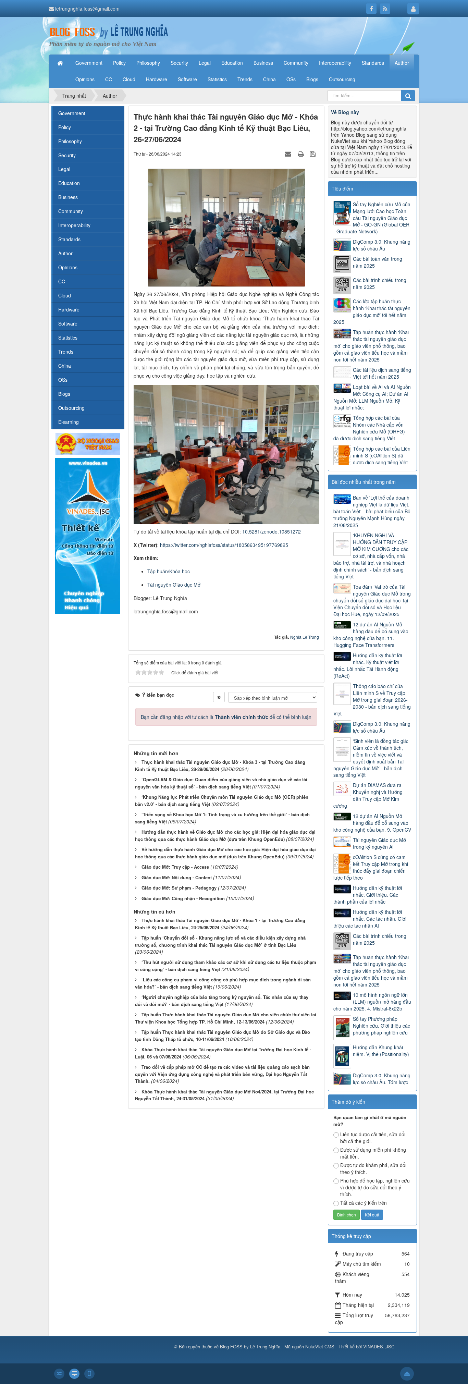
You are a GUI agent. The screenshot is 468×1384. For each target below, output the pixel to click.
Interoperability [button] (335, 62)
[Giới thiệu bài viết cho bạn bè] (289, 153)
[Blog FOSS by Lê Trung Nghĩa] (109, 31)
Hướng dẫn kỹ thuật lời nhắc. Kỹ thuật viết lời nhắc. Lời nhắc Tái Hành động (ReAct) (367, 665)
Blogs (64, 393)
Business (68, 197)
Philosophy (70, 141)
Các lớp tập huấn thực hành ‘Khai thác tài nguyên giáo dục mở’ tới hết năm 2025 (371, 311)
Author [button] (402, 62)
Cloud (64, 295)
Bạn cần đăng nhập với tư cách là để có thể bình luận (226, 716)
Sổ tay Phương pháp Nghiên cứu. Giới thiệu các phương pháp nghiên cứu (381, 1025)
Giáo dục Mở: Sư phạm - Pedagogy (179, 887)
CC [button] (108, 79)
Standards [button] (373, 62)
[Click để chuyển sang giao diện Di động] (89, 1374)
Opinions (67, 267)
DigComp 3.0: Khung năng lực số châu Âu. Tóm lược (381, 1079)
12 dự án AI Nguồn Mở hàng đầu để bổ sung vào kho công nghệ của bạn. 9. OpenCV (372, 822)
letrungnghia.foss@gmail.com (87, 8)
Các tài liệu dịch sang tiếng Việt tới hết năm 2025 (382, 373)
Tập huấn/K (159, 571)
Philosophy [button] (148, 62)
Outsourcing (71, 407)
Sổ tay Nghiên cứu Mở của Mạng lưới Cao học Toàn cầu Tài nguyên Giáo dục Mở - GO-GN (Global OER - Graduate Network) (371, 218)
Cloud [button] (129, 79)
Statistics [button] (217, 79)
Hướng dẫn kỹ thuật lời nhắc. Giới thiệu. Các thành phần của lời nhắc (367, 894)
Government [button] (88, 62)
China (64, 365)
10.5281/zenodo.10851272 (271, 531)
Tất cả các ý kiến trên (363, 1202)
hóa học (181, 571)
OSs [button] (291, 79)
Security (67, 155)
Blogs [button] (312, 79)
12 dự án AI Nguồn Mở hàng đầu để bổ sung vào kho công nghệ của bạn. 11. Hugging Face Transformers (370, 634)
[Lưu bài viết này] (313, 153)
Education (69, 183)
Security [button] (179, 62)
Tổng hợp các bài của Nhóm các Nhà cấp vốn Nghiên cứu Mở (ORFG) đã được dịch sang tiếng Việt (369, 428)
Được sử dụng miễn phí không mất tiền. (373, 1153)
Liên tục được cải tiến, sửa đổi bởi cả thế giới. (372, 1137)
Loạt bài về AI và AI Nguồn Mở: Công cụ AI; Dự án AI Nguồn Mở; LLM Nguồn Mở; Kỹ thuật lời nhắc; (372, 397)
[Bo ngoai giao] (87, 443)
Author (65, 253)
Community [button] (296, 62)
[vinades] (87, 535)
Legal (64, 169)
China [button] (269, 79)
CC (61, 281)
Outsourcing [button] (342, 79)
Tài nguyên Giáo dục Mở (173, 584)
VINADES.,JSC (378, 1346)
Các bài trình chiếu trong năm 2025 (379, 283)
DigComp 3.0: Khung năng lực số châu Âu (381, 245)
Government (71, 113)
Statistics (67, 337)
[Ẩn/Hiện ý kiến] (219, 697)
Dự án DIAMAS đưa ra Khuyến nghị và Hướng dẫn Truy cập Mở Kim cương (368, 795)
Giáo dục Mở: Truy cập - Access (175, 867)
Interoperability (74, 225)
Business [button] (263, 62)
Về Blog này (345, 112)
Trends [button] (245, 79)
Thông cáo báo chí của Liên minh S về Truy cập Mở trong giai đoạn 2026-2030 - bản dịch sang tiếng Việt (372, 700)
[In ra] (301, 153)
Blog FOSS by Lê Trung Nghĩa (250, 1346)
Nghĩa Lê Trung (304, 637)
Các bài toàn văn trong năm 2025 (377, 262)
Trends (65, 351)
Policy (64, 127)
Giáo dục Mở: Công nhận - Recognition (183, 898)
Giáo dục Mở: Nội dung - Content (176, 877)
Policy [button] (119, 62)
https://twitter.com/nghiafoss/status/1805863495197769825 (224, 544)
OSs (62, 379)
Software (67, 323)
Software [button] (187, 79)
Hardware (68, 309)
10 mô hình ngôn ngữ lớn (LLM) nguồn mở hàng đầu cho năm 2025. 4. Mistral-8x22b (372, 1001)
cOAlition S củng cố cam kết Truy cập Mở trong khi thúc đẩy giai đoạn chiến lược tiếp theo (370, 867)
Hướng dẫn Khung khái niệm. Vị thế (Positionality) (381, 1050)
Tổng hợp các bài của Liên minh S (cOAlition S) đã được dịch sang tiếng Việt (381, 455)
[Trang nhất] (61, 62)
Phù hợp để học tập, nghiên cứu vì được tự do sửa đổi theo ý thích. (375, 1187)
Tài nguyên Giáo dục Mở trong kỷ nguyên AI (379, 843)
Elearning (68, 421)
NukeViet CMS (319, 1346)
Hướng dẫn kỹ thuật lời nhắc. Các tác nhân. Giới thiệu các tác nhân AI (369, 918)
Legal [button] (205, 62)
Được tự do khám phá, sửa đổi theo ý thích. (373, 1168)
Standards (69, 239)
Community (70, 211)
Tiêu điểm (342, 188)
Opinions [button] (85, 79)
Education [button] (232, 62)
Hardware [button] (156, 79)
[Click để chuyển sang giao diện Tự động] (59, 1374)
